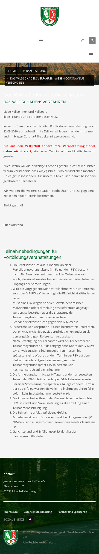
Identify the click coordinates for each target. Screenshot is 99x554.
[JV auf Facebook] (30, 519)
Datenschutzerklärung (37, 511)
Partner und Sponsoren (72, 511)
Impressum (10, 511)
